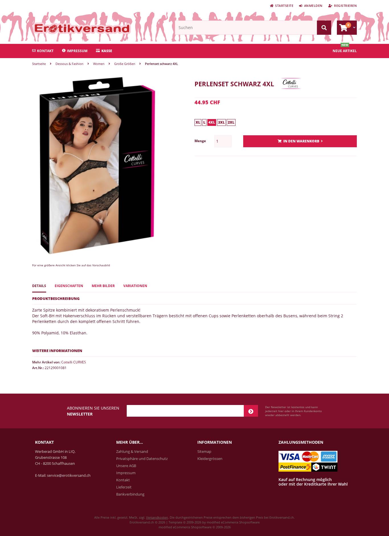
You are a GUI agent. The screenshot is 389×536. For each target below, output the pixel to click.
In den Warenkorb (300, 141)
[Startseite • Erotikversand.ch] (70, 28)
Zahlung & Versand (132, 451)
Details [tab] (39, 285)
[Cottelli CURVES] (291, 93)
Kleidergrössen (209, 458)
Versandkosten (157, 517)
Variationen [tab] (135, 285)
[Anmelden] (251, 410)
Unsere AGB (126, 465)
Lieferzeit (124, 487)
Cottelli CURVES (73, 362)
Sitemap (204, 451)
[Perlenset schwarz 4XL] (97, 256)
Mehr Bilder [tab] (103, 285)
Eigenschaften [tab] (69, 285)
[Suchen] (324, 28)
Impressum (77, 50)
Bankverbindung (130, 494)
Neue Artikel (345, 50)
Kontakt (45, 50)
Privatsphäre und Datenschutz (142, 458)
